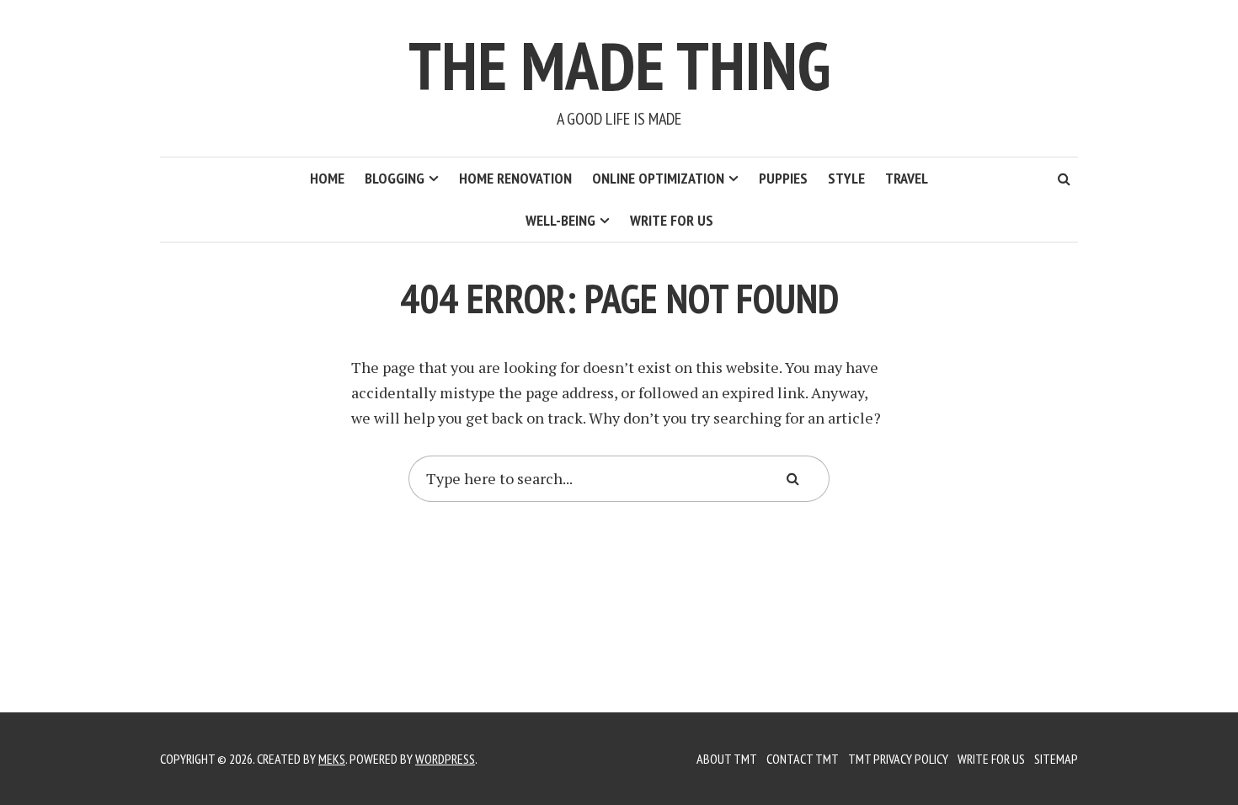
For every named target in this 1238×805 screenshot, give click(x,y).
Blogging (394, 178)
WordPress (445, 758)
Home (327, 178)
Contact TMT (802, 758)
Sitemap (1056, 758)
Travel (906, 178)
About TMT (726, 758)
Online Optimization (658, 178)
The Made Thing (619, 65)
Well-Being (560, 220)
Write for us (671, 220)
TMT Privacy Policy (898, 758)
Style (846, 178)
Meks (331, 758)
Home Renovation (515, 178)
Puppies (783, 178)
